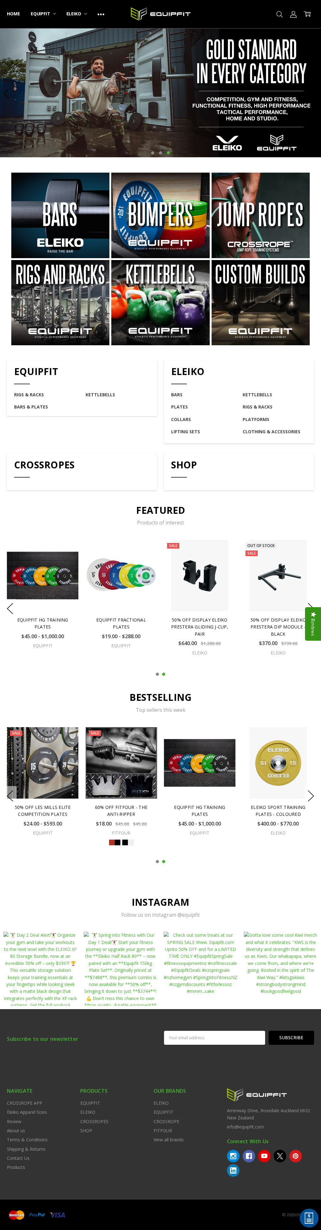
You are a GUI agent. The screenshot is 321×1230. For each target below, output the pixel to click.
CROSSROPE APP (24, 1103)
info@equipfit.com (245, 1127)
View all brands (169, 1140)
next (314, 93)
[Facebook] (249, 1156)
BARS (176, 395)
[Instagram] (233, 1156)
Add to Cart (200, 584)
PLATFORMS (256, 419)
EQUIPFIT (41, 14)
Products (16, 1167)
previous (6, 93)
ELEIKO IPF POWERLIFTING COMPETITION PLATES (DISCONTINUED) (278, 814)
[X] (280, 1156)
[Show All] (101, 14)
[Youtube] (264, 1156)
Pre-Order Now (121, 786)
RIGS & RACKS (29, 395)
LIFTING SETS (185, 432)
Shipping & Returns (26, 1149)
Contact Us (18, 1158)
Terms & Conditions (27, 1140)
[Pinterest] (295, 1156)
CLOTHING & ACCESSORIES (271, 432)
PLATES (179, 407)
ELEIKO (74, 14)
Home (13, 14)
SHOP (184, 464)
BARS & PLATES (31, 407)
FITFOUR (163, 1131)
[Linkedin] (233, 1170)
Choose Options (278, 598)
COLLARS (181, 419)
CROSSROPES (44, 464)
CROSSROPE (166, 1121)
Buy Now (199, 598)
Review (14, 1121)
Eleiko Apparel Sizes (27, 1112)
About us (16, 1131)
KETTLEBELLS (100, 395)
